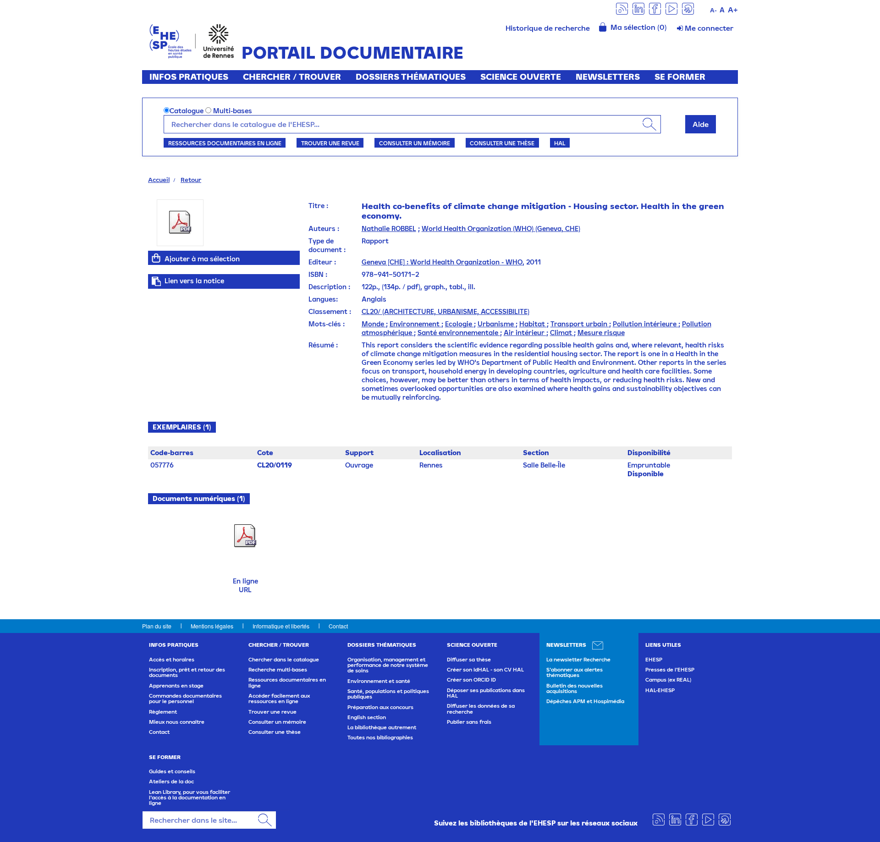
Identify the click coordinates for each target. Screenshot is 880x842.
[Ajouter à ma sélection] (156, 258)
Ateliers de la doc (171, 781)
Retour (191, 179)
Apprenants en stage (176, 685)
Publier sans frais (469, 722)
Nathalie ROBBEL (389, 228)
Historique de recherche (548, 28)
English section (366, 717)
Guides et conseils (172, 771)
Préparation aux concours (380, 707)
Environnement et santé (378, 681)
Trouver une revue (330, 143)
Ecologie (459, 324)
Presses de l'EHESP (669, 669)
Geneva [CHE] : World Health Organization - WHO (442, 262)
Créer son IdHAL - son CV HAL (485, 669)
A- (713, 10)
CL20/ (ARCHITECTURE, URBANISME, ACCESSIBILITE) (445, 311)
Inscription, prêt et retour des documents (187, 672)
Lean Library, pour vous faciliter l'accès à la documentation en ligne (189, 797)
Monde (374, 324)
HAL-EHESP (660, 690)
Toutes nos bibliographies (380, 737)
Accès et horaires (171, 659)
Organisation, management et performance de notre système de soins (387, 665)
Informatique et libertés (281, 626)
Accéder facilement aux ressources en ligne (279, 698)
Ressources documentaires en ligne (224, 143)
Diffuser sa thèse (469, 659)
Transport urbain (579, 324)
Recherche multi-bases (277, 669)
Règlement (163, 712)
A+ (733, 10)
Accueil (159, 179)
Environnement (415, 324)
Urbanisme (497, 324)
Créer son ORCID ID (471, 679)
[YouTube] (671, 8)
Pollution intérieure (645, 324)
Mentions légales (212, 626)
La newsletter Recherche (578, 659)
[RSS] (622, 8)
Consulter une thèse (502, 143)
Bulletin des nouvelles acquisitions (574, 688)
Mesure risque (601, 332)
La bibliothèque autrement (381, 727)
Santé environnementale (459, 332)
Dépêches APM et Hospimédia (585, 701)
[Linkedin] (638, 8)
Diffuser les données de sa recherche (481, 708)
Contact (338, 626)
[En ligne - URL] (245, 535)
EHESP (653, 659)
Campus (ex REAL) (668, 679)
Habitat (533, 324)
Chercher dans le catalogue (283, 659)
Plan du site (156, 626)
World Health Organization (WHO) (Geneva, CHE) (501, 228)
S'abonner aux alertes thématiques (574, 672)
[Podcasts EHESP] (688, 8)
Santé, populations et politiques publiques (388, 693)
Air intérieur (525, 332)
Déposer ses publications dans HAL (486, 693)
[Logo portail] (192, 40)
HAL (559, 143)
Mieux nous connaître (176, 722)
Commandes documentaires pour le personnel (185, 698)
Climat (562, 332)
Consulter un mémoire (414, 143)
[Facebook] (655, 8)
